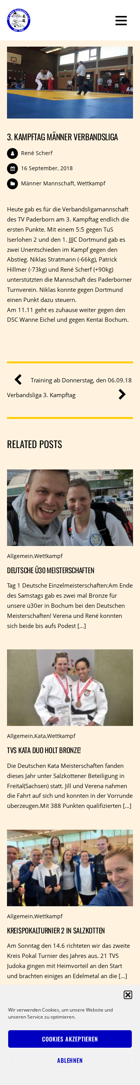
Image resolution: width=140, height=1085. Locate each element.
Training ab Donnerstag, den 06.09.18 (81, 380)
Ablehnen (70, 1060)
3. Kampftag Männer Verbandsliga (62, 137)
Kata (40, 736)
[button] (128, 995)
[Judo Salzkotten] (18, 26)
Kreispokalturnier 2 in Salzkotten (56, 930)
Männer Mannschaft (47, 183)
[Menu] (121, 20)
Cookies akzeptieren (70, 1038)
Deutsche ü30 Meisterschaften (50, 570)
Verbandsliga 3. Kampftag (41, 395)
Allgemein (20, 556)
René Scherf (36, 153)
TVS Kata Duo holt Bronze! (44, 750)
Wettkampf (91, 183)
